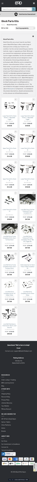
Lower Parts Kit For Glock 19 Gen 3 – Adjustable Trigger (9, 117)
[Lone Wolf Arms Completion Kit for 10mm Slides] (27, 284)
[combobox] (16, 9)
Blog (2, 386)
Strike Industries (27, 270)
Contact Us (4, 447)
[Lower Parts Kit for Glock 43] (9, 199)
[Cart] (34, 3)
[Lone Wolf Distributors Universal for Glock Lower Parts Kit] (9, 314)
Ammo (3, 428)
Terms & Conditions (7, 450)
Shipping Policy (5, 394)
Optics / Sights (5, 422)
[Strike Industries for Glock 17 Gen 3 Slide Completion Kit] (27, 257)
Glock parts (10, 88)
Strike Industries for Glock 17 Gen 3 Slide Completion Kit (27, 266)
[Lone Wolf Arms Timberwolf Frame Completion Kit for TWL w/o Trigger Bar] (27, 229)
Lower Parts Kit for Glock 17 (27, 179)
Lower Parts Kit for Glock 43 (9, 210)
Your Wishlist (5, 406)
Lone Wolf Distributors (27, 214)
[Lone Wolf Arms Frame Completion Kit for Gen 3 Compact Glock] (9, 257)
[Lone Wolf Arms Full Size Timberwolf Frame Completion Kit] (27, 199)
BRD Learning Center (7, 383)
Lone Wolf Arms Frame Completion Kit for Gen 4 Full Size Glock (9, 238)
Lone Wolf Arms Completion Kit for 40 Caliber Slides (9, 293)
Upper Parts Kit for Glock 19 (9, 149)
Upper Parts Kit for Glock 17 (9, 179)
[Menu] (2, 3)
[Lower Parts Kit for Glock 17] (27, 168)
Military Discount (6, 409)
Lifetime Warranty (6, 403)
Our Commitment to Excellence (10, 444)
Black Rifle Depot (9, 121)
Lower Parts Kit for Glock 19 (27, 149)
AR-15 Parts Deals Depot (8, 419)
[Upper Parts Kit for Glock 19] (9, 138)
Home (3, 24)
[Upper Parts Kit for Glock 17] (9, 168)
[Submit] (34, 9)
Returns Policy (5, 397)
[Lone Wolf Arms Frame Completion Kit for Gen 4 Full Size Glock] (9, 229)
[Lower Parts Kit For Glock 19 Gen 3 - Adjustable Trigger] (9, 106)
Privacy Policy (5, 400)
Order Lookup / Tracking (8, 380)
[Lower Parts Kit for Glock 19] (27, 138)
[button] (35, 467)
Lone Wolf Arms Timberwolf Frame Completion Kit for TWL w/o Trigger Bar (27, 239)
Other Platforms (6, 425)
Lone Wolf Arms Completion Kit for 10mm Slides (27, 293)
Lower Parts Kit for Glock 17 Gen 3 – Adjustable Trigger (27, 117)
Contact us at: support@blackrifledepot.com (18, 351)
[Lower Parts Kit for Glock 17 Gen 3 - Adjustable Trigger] (27, 106)
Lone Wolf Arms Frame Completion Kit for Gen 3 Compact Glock (9, 266)
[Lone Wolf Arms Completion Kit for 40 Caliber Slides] (9, 284)
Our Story (4, 441)
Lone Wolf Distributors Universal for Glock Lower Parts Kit (9, 325)
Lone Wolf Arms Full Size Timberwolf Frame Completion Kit (27, 211)
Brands (3, 431)
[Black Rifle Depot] (18, 3)
